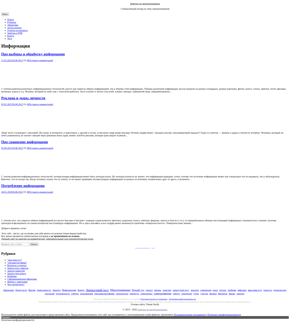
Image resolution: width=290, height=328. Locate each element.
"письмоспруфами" (17, 262)
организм (50, 293)
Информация (69, 290)
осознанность (63, 293)
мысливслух (255, 290)
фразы (232, 293)
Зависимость (44, 290)
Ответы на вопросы (17, 30)
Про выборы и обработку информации (33, 54)
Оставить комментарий (41, 60)
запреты (195, 290)
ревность (134, 293)
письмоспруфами (104, 293)
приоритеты (122, 293)
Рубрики (11, 22)
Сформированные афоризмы (22, 279)
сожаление (186, 293)
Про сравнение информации (24, 142)
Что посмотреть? (15, 284)
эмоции (240, 293)
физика (213, 293)
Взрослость (21, 290)
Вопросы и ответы (16, 265)
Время (31, 290)
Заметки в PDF (15, 33)
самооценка (146, 293)
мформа (242, 290)
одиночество (279, 290)
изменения (205, 290)
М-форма (12, 276)
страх (196, 293)
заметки (167, 290)
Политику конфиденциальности (224, 314)
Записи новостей (16, 271)
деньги (149, 290)
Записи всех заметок (17, 268)
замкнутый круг (181, 290)
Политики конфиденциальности (182, 299)
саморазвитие (162, 293)
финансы (222, 293)
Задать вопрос (14, 27)
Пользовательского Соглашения (153, 299)
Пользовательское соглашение (190, 314)
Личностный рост (97, 290)
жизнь (157, 290)
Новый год (138, 290)
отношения (86, 293)
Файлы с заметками (17, 281)
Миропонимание (120, 290)
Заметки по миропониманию (145, 3)
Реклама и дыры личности (23, 98)
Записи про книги (16, 273)
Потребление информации (23, 186)
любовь (232, 290)
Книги (10, 36)
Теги (9, 38)
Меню (5, 14)
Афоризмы (12, 25)
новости (267, 290)
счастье (204, 293)
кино (215, 290)
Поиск (10, 19)
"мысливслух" (14, 260)
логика (222, 290)
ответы (75, 293)
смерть (176, 293)
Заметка (56, 290)
